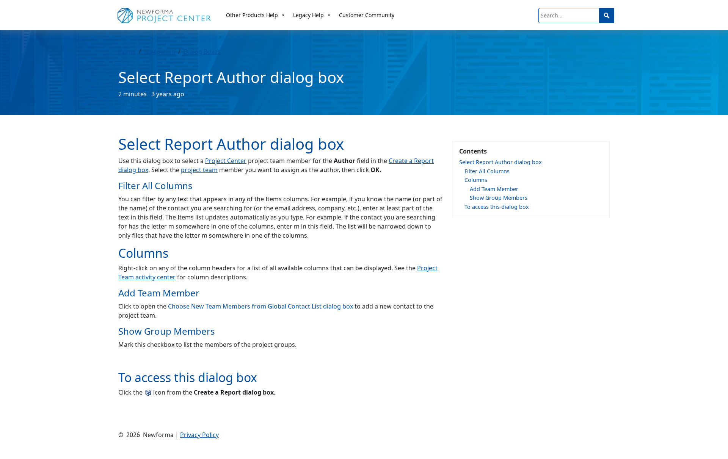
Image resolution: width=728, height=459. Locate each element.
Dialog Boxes (202, 51)
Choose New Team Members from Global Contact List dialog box (260, 306)
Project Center (225, 161)
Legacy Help (308, 15)
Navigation (159, 51)
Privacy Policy (199, 435)
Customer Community (366, 15)
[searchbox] (576, 15)
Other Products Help (252, 15)
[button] (606, 15)
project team (199, 170)
